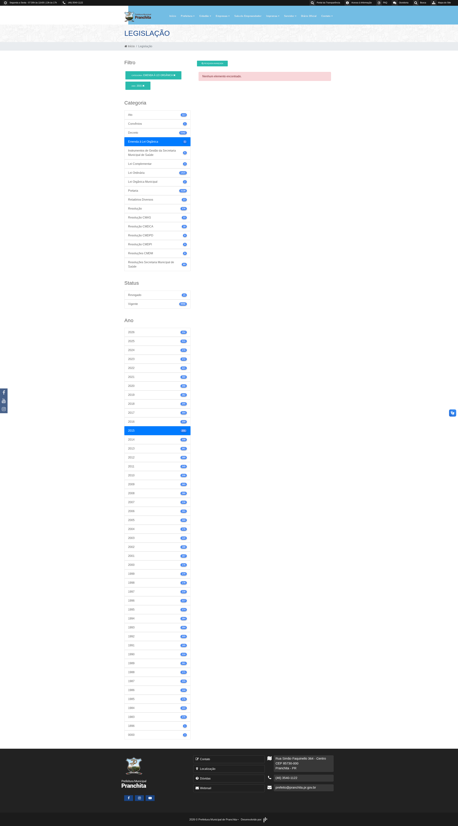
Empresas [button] (222, 16)
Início (172, 16)
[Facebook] (4, 392)
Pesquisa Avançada (213, 63)
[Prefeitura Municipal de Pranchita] (139, 16)
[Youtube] (4, 401)
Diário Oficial (308, 16)
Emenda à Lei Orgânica (152, 75)
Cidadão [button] (204, 16)
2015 (136, 85)
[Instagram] (4, 409)
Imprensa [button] (272, 16)
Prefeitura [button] (187, 16)
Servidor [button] (289, 16)
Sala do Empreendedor (247, 16)
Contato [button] (326, 16)
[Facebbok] (128, 798)
